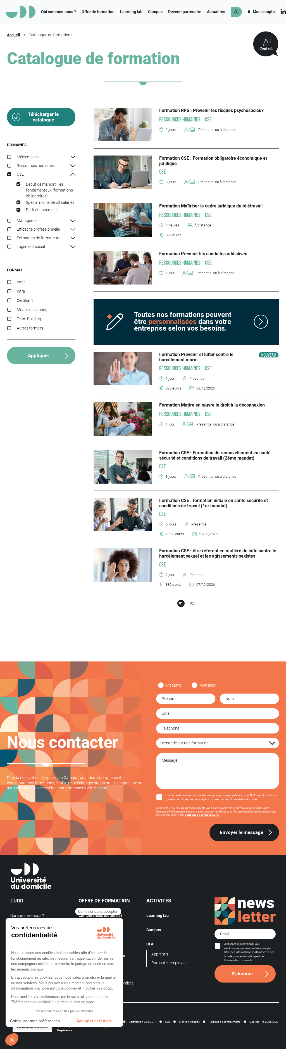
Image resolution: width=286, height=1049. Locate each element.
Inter (21, 282)
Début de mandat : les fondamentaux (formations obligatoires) (49, 190)
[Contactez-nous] (265, 44)
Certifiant (25, 300)
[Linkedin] (283, 11)
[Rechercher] (236, 12)
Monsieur (207, 685)
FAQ (167, 1021)
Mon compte (263, 11)
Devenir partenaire (184, 11)
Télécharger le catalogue (43, 117)
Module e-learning (32, 309)
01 (181, 603)
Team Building (29, 319)
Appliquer (38, 355)
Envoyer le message (241, 832)
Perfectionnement (41, 209)
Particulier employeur (169, 962)
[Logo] (20, 12)
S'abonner (242, 973)
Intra (21, 291)
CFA (149, 944)
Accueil (13, 35)
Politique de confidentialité (224, 1021)
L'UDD (16, 901)
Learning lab (131, 11)
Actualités (216, 11)
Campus (155, 11)
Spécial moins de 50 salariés (50, 202)
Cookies (254, 1021)
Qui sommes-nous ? (58, 11)
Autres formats (30, 328)
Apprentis (159, 954)
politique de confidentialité (202, 814)
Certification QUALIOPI (142, 1021)
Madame (173, 685)
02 (192, 603)
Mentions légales (189, 1021)
